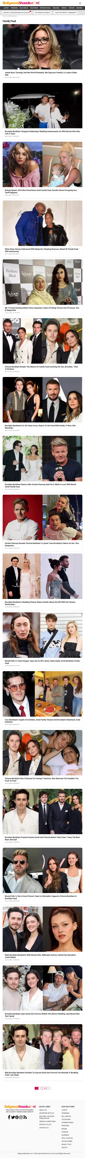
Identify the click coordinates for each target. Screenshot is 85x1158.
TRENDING (14, 8)
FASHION (71, 8)
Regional (65, 1125)
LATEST (6, 8)
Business (65, 1135)
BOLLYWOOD (24, 8)
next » (46, 1088)
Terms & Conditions (47, 1121)
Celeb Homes (67, 1141)
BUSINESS (79, 8)
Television (66, 1119)
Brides (64, 1129)
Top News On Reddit (42, 12)
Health (64, 1147)
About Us (43, 1110)
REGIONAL (56, 8)
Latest (64, 1110)
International (68, 1122)
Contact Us (44, 1128)
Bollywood (66, 1116)
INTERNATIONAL (45, 8)
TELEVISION (34, 8)
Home (4, 16)
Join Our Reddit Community (66, 12)
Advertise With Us (46, 1113)
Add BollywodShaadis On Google (16, 12)
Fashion (65, 1132)
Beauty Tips (66, 1144)
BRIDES (64, 8)
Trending (65, 1113)
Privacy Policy (45, 1124)
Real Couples (67, 1138)
